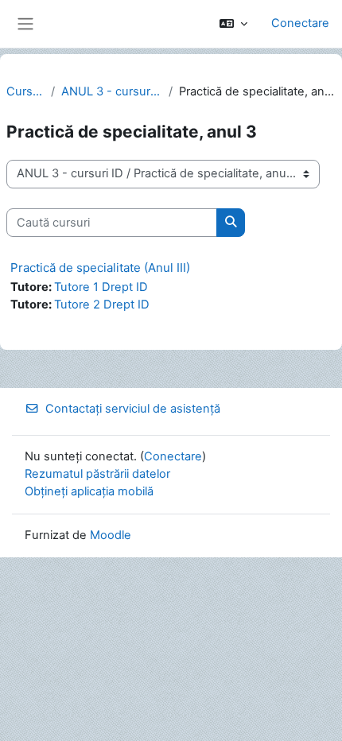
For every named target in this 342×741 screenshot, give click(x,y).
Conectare (300, 23)
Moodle (110, 535)
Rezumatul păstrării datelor (97, 474)
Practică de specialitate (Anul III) (100, 267)
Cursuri (25, 91)
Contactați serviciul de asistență (132, 409)
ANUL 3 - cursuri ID (111, 91)
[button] (233, 24)
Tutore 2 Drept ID (102, 304)
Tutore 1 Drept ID (101, 287)
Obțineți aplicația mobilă (89, 491)
